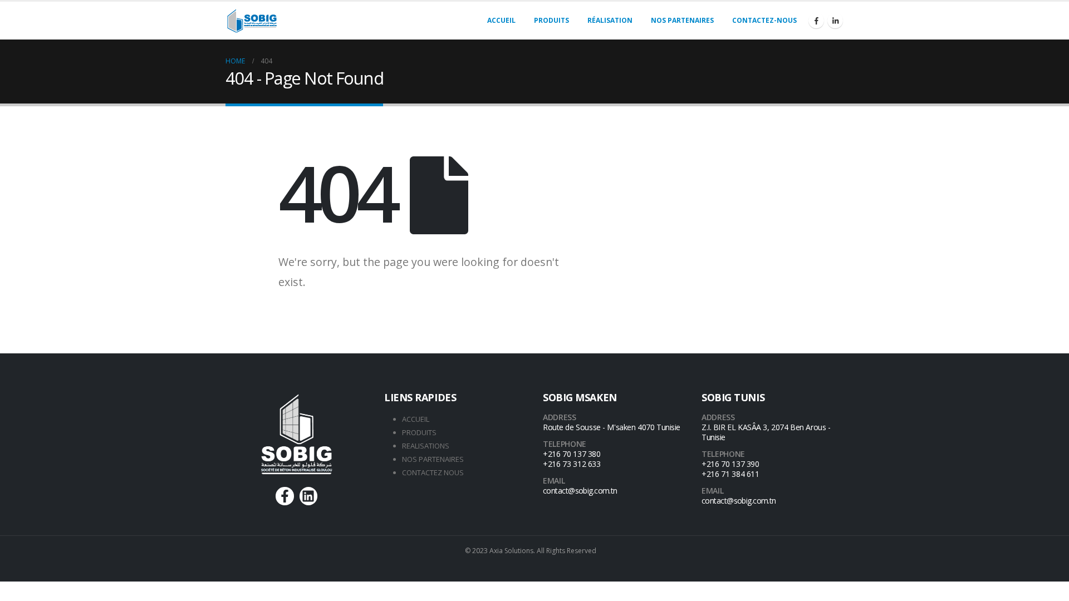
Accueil (501, 20)
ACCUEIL (415, 419)
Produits (551, 20)
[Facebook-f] (284, 496)
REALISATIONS (425, 446)
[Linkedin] (308, 496)
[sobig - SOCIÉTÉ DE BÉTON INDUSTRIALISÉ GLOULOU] (252, 21)
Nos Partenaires (682, 20)
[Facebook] (816, 20)
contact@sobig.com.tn (580, 490)
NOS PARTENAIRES (433, 459)
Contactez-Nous (764, 20)
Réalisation (609, 20)
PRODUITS (419, 432)
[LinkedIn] (835, 20)
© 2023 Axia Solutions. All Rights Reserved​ (530, 550)
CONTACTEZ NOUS (433, 472)
